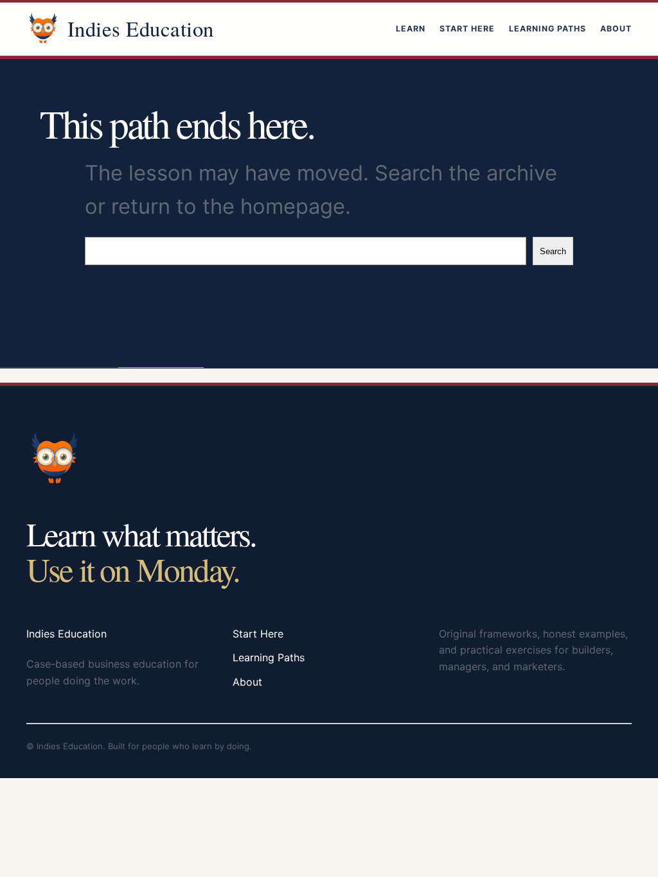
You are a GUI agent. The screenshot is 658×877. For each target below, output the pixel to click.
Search (553, 251)
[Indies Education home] (43, 29)
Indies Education (140, 28)
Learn (410, 28)
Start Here (467, 28)
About (616, 28)
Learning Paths (547, 28)
